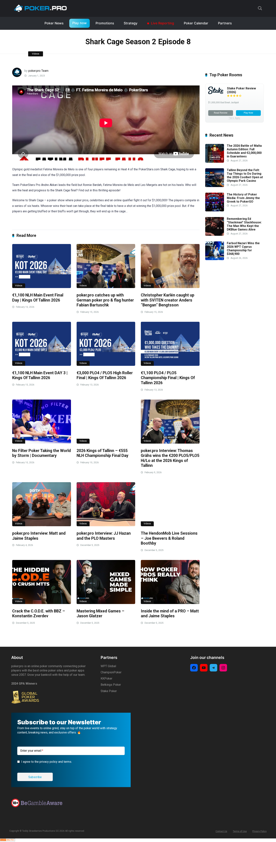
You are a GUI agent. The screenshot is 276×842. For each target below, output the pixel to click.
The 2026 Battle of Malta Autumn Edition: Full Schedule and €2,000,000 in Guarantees (244, 151)
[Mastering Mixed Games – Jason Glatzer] (106, 582)
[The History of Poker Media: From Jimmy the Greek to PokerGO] (214, 210)
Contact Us (221, 831)
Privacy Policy (259, 831)
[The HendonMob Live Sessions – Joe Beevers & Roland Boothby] (170, 504)
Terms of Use (240, 831)
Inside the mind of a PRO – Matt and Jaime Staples (170, 613)
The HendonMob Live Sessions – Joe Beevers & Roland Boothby (169, 538)
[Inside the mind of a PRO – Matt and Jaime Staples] (170, 582)
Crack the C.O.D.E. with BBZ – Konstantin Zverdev (38, 613)
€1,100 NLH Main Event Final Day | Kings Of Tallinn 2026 (37, 297)
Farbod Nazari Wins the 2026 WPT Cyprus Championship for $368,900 (243, 248)
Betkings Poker (111, 684)
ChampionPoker (111, 672)
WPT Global (108, 666)
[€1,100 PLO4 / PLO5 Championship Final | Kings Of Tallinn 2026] (170, 344)
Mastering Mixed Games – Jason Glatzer (100, 613)
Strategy (130, 23)
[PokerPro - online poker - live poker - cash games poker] (40, 8)
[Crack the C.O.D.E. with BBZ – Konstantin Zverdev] (41, 582)
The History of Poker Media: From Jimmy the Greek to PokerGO (243, 198)
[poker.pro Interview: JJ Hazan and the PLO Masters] (106, 504)
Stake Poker (109, 691)
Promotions (105, 23)
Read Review (220, 113)
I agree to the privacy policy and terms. (46, 761)
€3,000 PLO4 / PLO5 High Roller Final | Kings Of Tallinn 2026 (105, 375)
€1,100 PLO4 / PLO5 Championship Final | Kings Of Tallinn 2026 (168, 377)
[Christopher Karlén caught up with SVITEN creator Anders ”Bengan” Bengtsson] (170, 266)
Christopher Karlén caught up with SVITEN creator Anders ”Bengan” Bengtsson (167, 300)
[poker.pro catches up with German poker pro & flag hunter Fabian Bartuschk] (106, 266)
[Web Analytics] (7, 840)
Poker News (53, 23)
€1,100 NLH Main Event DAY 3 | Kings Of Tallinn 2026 (40, 375)
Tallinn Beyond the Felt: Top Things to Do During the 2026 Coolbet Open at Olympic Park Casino (245, 175)
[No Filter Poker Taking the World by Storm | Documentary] (41, 422)
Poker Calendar (196, 23)
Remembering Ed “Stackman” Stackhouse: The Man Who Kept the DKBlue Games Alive (244, 224)
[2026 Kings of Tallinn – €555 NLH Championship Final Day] (106, 422)
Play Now (248, 113)
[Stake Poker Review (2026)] (215, 93)
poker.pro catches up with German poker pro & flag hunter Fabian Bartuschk (105, 300)
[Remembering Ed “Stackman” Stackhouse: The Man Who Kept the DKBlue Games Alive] (214, 235)
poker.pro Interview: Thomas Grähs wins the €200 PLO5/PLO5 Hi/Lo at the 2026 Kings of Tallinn (170, 458)
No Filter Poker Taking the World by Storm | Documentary (41, 453)
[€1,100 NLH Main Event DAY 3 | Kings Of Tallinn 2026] (41, 344)
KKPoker (106, 678)
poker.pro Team (38, 71)
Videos (35, 53)
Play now (79, 23)
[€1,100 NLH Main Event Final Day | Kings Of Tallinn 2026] (41, 266)
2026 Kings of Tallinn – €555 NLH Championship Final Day (102, 453)
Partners (225, 23)
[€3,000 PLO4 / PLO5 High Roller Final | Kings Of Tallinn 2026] (106, 344)
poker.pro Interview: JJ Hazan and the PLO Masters (104, 536)
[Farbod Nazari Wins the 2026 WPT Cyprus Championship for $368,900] (214, 259)
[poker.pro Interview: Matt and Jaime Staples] (41, 504)
